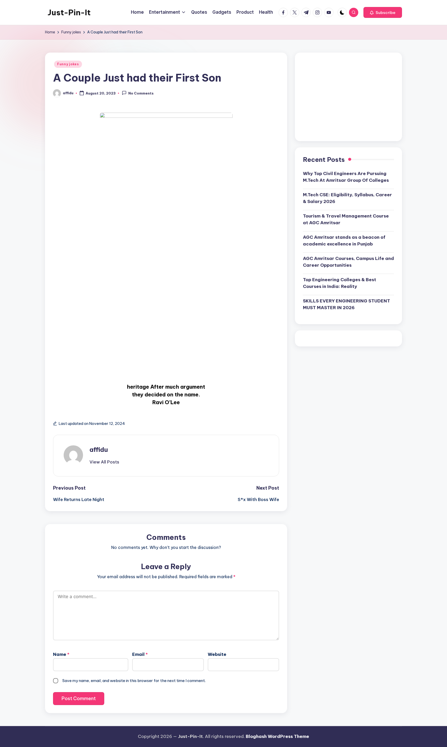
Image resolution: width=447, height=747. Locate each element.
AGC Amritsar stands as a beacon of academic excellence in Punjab (344, 240)
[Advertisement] (348, 97)
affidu (99, 449)
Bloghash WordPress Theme (277, 736)
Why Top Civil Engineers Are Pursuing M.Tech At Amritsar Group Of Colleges (346, 177)
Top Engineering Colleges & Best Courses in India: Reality (339, 283)
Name (61, 654)
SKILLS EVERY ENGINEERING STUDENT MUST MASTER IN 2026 (346, 304)
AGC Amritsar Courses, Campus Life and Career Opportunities (348, 262)
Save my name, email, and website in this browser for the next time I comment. (134, 680)
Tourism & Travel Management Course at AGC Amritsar (346, 219)
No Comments (141, 93)
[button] (382, 12)
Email (140, 654)
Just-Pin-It (69, 12)
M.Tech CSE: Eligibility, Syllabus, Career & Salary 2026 (347, 198)
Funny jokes (68, 64)
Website (217, 654)
